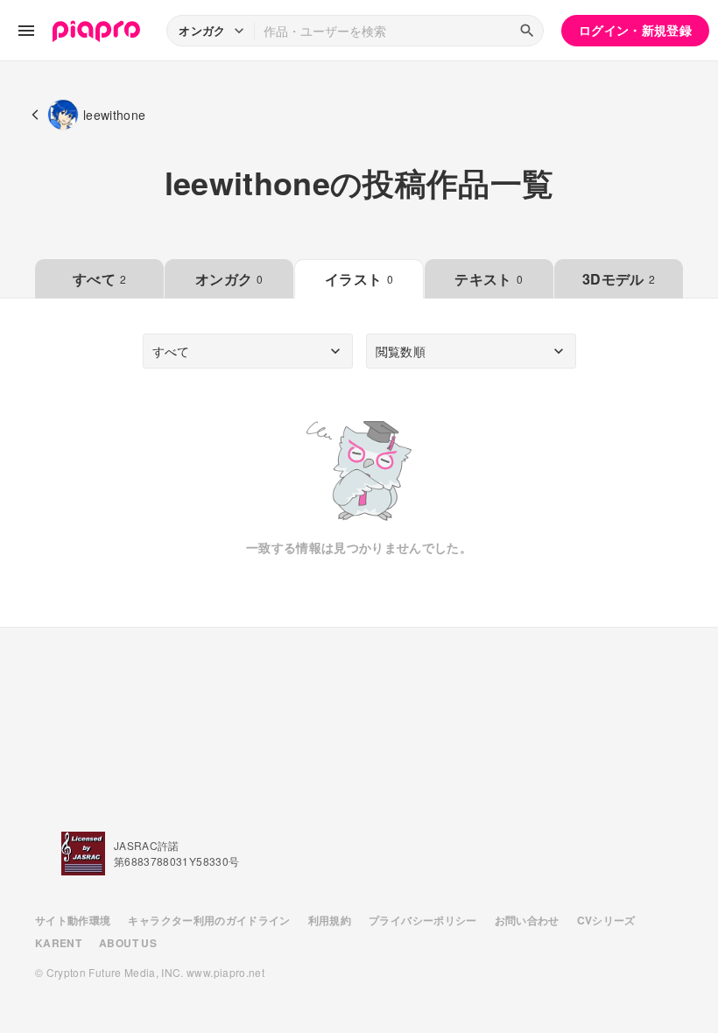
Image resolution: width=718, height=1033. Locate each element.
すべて (99, 279)
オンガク (229, 279)
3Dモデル (618, 279)
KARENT (58, 943)
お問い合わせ (527, 920)
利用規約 (329, 920)
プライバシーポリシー (423, 920)
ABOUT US (128, 943)
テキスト (488, 279)
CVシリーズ (606, 920)
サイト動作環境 (72, 920)
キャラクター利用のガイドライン (209, 920)
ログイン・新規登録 (635, 30)
